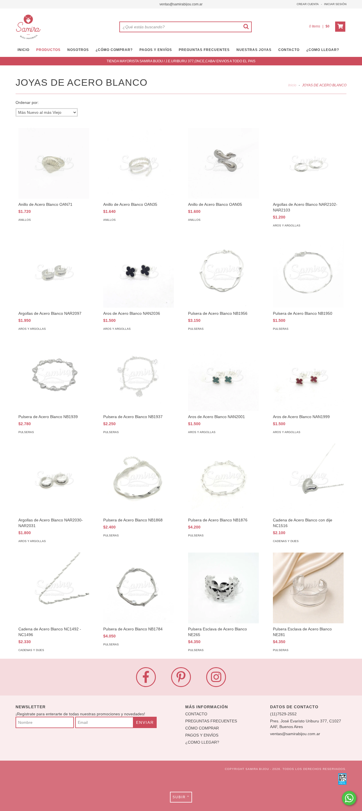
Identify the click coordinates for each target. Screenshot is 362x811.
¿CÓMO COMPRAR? (114, 50)
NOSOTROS (78, 50)
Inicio (292, 85)
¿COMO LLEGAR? (202, 742)
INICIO (23, 50)
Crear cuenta (308, 4)
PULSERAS (196, 328)
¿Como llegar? (322, 50)
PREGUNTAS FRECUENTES (204, 50)
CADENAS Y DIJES (286, 541)
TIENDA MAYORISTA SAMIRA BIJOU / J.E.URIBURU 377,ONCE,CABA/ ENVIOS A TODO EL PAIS (181, 61)
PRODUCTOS (48, 50)
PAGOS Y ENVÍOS (155, 50)
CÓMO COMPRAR (202, 728)
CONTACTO (288, 50)
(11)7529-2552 (283, 714)
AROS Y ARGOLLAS (286, 225)
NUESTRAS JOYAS (254, 50)
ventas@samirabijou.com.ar (181, 4)
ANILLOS (24, 219)
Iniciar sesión (335, 4)
